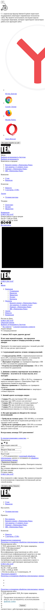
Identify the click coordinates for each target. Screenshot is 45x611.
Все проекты (10, 519)
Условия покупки (11, 197)
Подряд (8, 207)
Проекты (8, 301)
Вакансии (9, 180)
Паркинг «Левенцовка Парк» (21, 307)
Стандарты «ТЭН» (12, 190)
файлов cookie (10, 601)
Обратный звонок (7, 322)
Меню (3, 285)
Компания (9, 289)
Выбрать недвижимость (10, 159)
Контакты (13, 299)
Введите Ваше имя (8, 449)
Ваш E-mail (5, 454)
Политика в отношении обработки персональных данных (22, 542)
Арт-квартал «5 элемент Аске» (21, 305)
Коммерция (5, 212)
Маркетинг (9, 209)
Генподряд (9, 205)
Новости (8, 188)
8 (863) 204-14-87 (7, 281)
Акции (3, 193)
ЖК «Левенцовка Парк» (19, 309)
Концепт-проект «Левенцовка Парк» (23, 303)
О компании (14, 291)
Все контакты (6, 225)
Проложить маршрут (9, 574)
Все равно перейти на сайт (11, 143)
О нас (7, 178)
